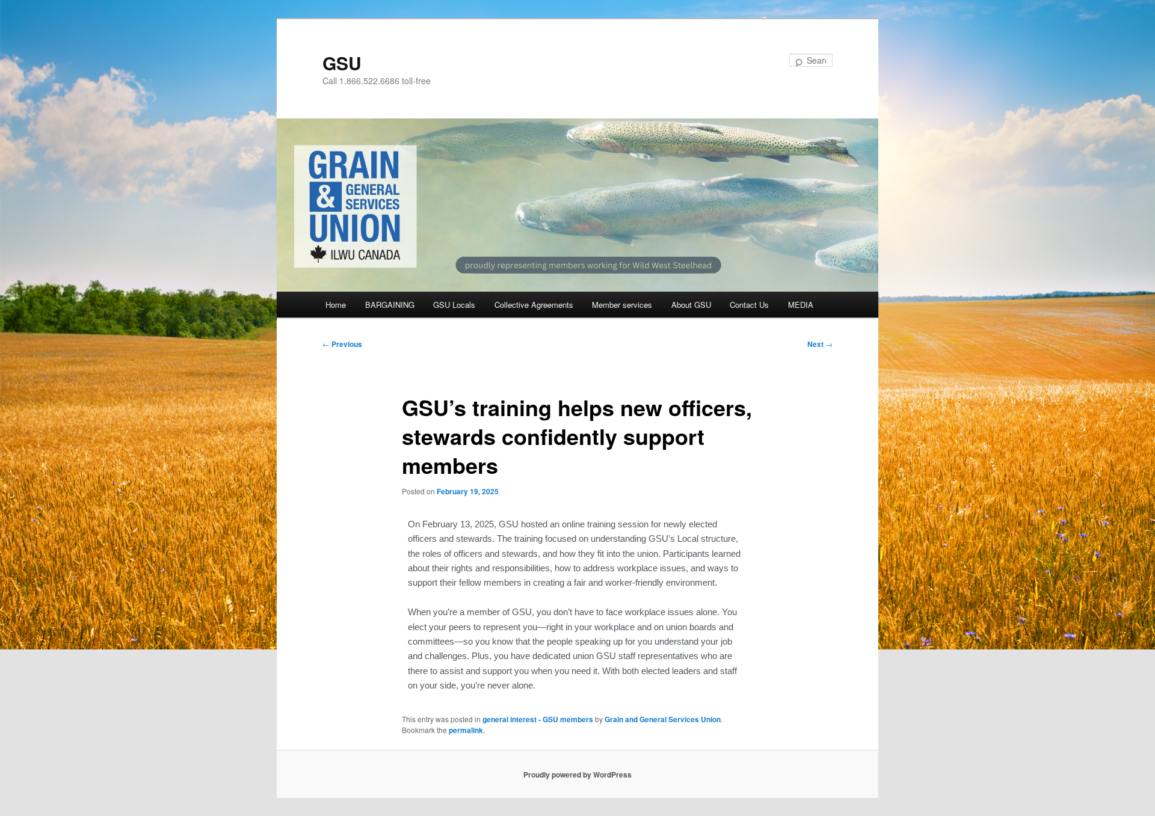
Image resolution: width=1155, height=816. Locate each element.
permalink (466, 730)
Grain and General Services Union (663, 719)
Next (820, 344)
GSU (342, 63)
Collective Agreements (533, 304)
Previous (342, 344)
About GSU (691, 304)
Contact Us (749, 304)
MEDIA (800, 304)
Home (335, 304)
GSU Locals (454, 304)
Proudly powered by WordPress (577, 774)
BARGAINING (389, 304)
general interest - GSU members (537, 719)
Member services (622, 304)
